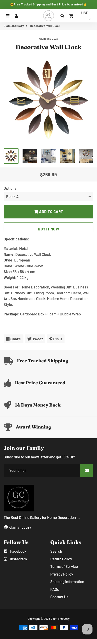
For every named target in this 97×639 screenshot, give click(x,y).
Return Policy (61, 559)
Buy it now (48, 229)
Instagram (18, 559)
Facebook (17, 551)
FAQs (54, 589)
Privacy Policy (61, 574)
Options (10, 188)
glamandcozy (20, 527)
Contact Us (59, 596)
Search (56, 551)
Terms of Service (64, 566)
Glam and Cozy (14, 26)
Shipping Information (67, 581)
